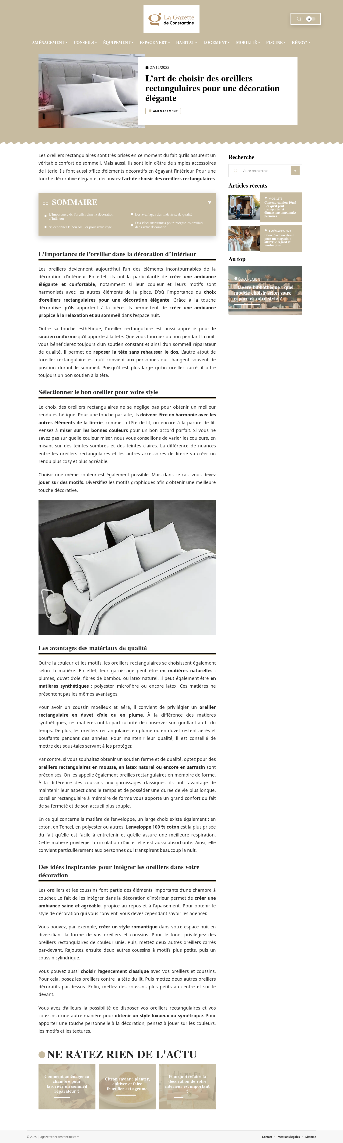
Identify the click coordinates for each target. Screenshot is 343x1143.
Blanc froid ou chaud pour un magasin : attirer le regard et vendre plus (279, 240)
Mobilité (275, 198)
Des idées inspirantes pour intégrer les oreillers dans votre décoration (169, 224)
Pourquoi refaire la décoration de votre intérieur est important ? (187, 1083)
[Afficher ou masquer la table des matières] (155, 202)
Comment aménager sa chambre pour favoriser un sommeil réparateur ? (66, 1083)
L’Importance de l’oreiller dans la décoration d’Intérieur (81, 216)
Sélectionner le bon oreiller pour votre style (80, 226)
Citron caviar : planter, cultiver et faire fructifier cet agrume (127, 1084)
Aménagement (165, 111)
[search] (299, 19)
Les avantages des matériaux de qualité (163, 214)
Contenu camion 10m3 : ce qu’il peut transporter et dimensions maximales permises (280, 209)
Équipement (250, 279)
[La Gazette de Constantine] (172, 19)
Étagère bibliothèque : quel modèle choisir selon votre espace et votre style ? (264, 292)
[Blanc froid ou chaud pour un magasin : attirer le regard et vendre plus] (244, 238)
